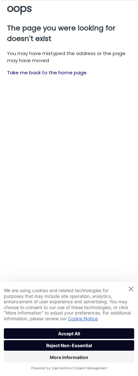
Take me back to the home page (47, 72)
